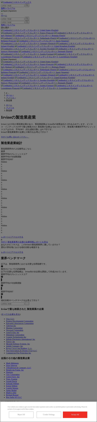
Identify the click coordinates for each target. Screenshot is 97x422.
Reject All (21, 415)
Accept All (75, 415)
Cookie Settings (49, 415)
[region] (48, 411)
